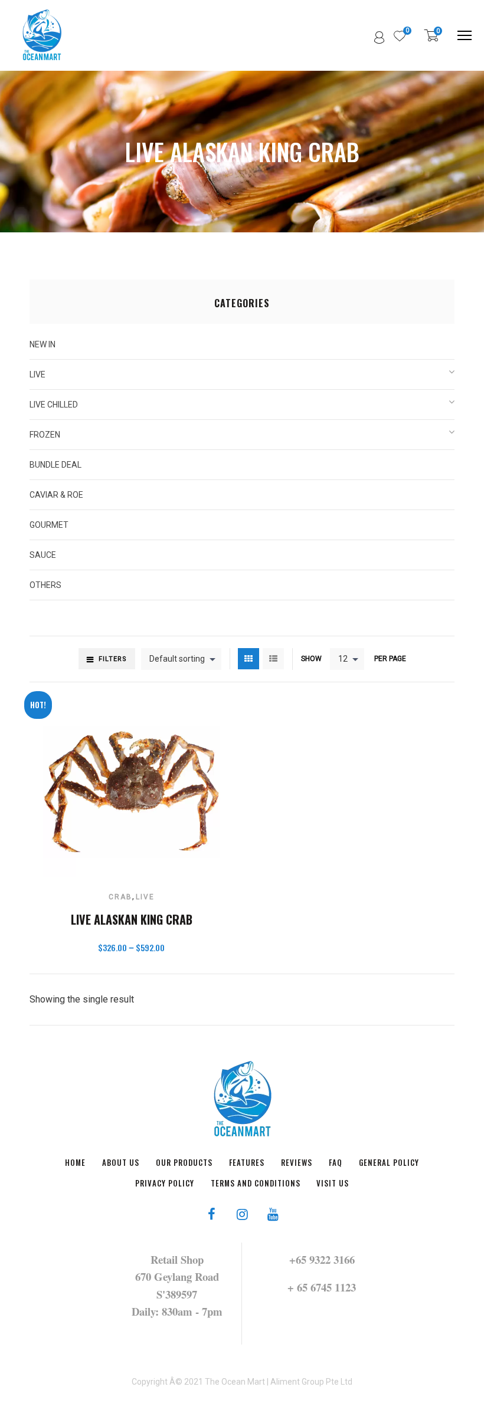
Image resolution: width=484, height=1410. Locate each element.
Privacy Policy (164, 1183)
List (273, 658)
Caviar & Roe (56, 494)
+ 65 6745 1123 (321, 1287)
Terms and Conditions (255, 1183)
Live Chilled (54, 404)
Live (145, 897)
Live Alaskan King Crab (131, 919)
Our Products (184, 1162)
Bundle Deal (55, 464)
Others (45, 585)
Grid (248, 658)
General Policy (389, 1162)
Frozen (45, 434)
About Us (120, 1162)
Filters (113, 659)
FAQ (335, 1162)
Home (75, 1162)
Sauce (43, 555)
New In (42, 344)
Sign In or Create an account (379, 37)
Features (246, 1162)
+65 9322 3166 (322, 1259)
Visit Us (332, 1183)
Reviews (296, 1162)
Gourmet (49, 525)
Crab (120, 897)
